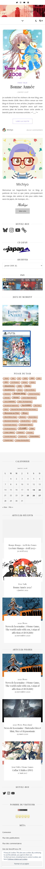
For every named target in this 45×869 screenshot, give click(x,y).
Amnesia (7, 393)
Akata (27, 386)
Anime (16, 397)
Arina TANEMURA (10, 401)
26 (34, 495)
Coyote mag (8, 440)
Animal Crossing (34, 393)
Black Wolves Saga (10, 417)
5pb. (13, 378)
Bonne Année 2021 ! (22, 587)
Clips (32, 428)
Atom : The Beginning (25, 401)
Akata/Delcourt (9, 390)
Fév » (11, 507)
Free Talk (22, 83)
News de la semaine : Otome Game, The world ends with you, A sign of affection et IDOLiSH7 (22, 629)
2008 (25, 378)
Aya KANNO (26, 405)
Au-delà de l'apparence (11, 405)
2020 (20, 623)
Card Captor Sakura (10, 424)
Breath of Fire (26, 421)
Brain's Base (33, 417)
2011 (39, 378)
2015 (6, 382)
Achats (25, 382)
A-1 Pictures (15, 382)
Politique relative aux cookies (17, 859)
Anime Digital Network (29, 397)
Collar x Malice (9, 432)
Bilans (25, 413)
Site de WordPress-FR (11, 849)
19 (34, 490)
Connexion (6, 832)
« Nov (4, 507)
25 (28, 495)
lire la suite (22, 121)
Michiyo (10, 130)
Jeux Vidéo (16, 767)
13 (19, 378)
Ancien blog (19, 393)
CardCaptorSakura (10, 428)
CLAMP (22, 428)
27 (40, 495)
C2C (34, 421)
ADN (19, 386)
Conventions (34, 436)
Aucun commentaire (35, 130)
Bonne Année (22, 86)
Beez (6, 409)
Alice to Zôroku (30, 390)
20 (40, 490)
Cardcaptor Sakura (26, 424)
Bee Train (37, 405)
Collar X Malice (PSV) (22, 770)
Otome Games (27, 767)
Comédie (30, 432)
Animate (7, 397)
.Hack (6, 378)
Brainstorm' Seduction (11, 421)
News (25, 623)
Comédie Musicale (10, 436)
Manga (11, 545)
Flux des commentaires (12, 843)
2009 (32, 378)
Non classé (27, 725)
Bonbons (22, 417)
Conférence (22, 436)
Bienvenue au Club (12, 413)
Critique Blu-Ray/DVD (22, 440)
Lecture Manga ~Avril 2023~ (22, 548)
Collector (21, 432)
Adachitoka (9, 386)
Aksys (20, 390)
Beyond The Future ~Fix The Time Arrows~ (24, 409)
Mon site (22, 211)
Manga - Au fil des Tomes (25, 545)
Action (32, 382)
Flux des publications (10, 838)
